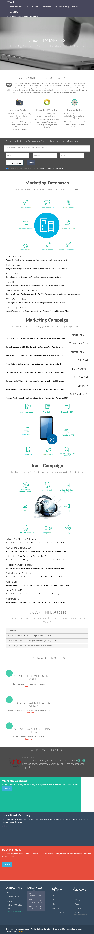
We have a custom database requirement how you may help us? (33, 641)
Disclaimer (78, 908)
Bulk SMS (56, 896)
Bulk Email (57, 900)
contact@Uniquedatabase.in (15, 911)
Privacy (77, 900)
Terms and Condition (43, 168)
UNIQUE (10, 2)
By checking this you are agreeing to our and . (36, 168)
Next (83, 760)
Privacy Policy (59, 168)
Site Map (78, 912)
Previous (79, 760)
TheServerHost (58, 912)
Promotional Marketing (41, 7)
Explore (7, 789)
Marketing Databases (18, 7)
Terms (77, 904)
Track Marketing (62, 7)
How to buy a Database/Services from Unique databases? (30, 646)
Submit (31, 163)
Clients (75, 7)
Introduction (12, 630)
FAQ (76, 896)
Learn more (28, 686)
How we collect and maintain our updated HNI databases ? (31, 636)
